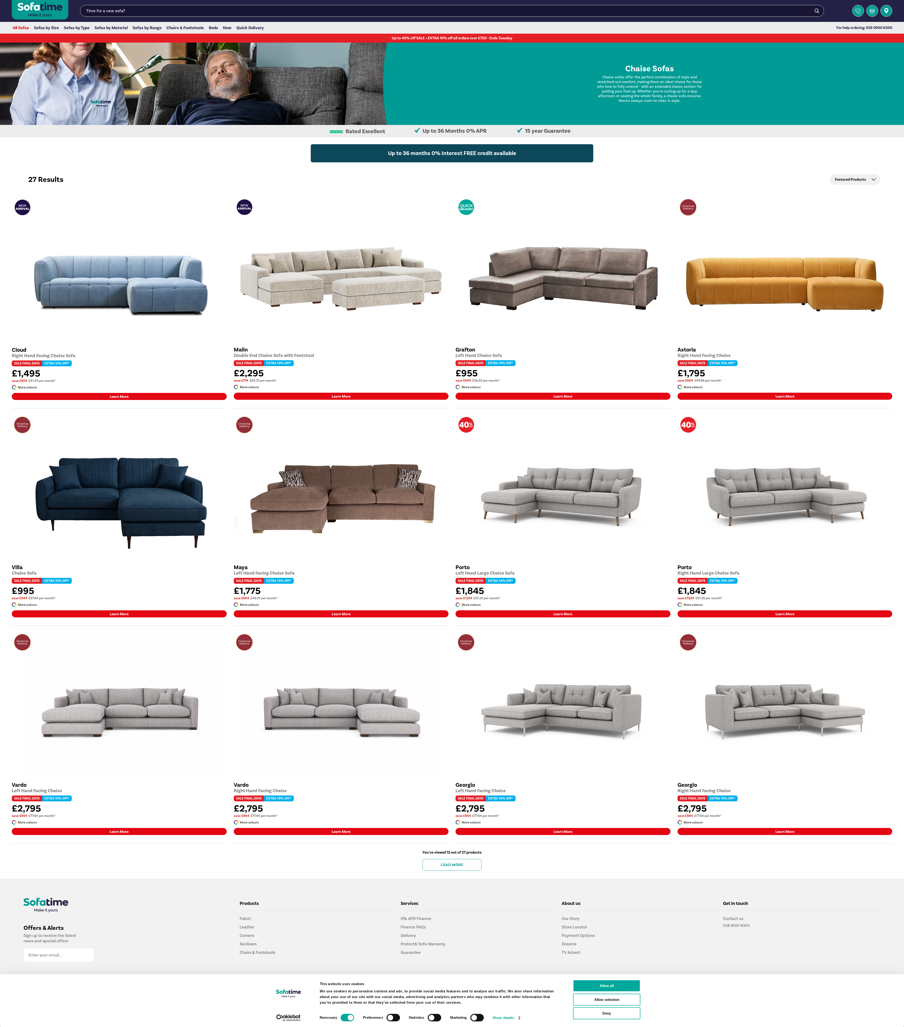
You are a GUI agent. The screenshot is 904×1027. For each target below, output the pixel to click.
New (227, 28)
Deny (606, 1013)
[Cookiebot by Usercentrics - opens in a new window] (288, 1017)
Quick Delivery (250, 28)
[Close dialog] (535, 468)
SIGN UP (408, 533)
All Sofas (21, 28)
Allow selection (606, 1000)
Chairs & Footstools (185, 28)
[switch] (393, 1017)
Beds (213, 28)
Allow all (607, 986)
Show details (503, 1018)
